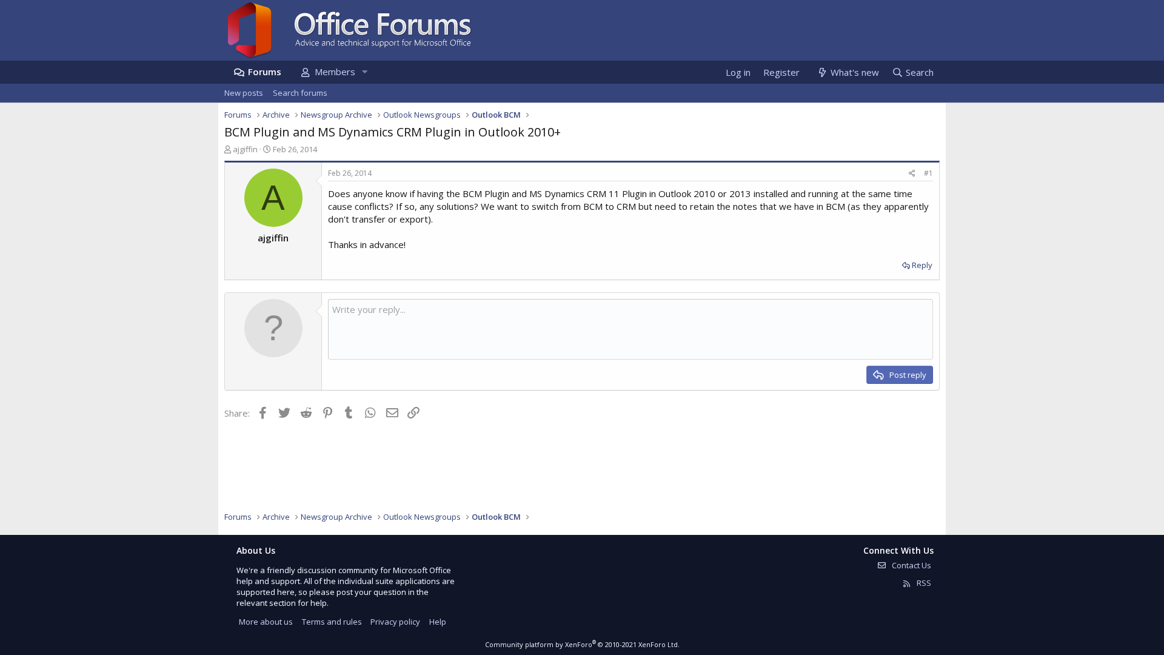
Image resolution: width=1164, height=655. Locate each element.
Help (437, 621)
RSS (923, 582)
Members (335, 72)
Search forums (300, 92)
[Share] (912, 174)
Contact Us (910, 565)
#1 (928, 173)
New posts (243, 92)
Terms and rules (332, 621)
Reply (922, 265)
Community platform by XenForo (582, 644)
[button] (364, 72)
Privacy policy (395, 621)
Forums (264, 72)
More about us (266, 621)
